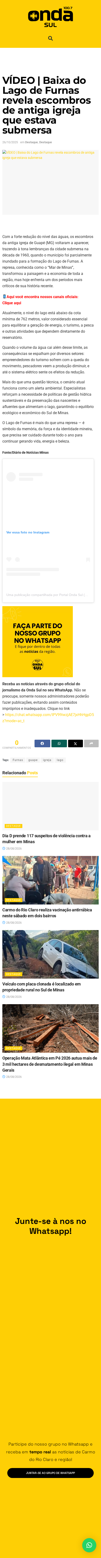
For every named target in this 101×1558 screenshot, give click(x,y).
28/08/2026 (13, 848)
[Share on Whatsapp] (59, 743)
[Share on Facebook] (42, 743)
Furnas (18, 760)
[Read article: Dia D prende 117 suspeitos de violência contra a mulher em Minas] (50, 806)
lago (60, 760)
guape (33, 760)
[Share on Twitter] (75, 743)
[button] (50, 38)
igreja (47, 760)
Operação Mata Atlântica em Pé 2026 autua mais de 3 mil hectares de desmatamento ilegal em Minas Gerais (49, 1064)
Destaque (31, 142)
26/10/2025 (10, 142)
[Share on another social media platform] (91, 743)
